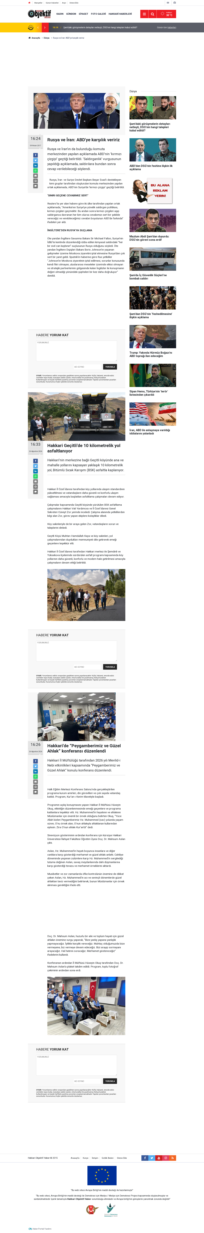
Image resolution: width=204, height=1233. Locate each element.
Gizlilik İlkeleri (108, 1158)
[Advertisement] (102, 63)
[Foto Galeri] (174, 2)
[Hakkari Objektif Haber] (39, 13)
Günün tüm (166, 27)
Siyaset (83, 13)
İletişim (95, 1158)
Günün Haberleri (52, 3)
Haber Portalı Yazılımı (42, 1229)
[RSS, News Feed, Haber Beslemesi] (172, 1158)
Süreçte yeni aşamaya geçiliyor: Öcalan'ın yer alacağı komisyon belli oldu (98, 27)
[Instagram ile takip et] (165, 1158)
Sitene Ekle (74, 3)
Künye (85, 1158)
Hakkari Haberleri (120, 13)
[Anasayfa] (29, 3)
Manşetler (38, 3)
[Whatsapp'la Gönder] (35, 170)
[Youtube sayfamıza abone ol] (158, 1158)
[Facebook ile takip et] (144, 1158)
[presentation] (37, 27)
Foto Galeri (98, 13)
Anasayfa (75, 1158)
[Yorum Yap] (35, 186)
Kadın (59, 13)
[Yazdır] (35, 181)
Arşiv (64, 3)
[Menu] (144, 14)
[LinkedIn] (35, 165)
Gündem (71, 13)
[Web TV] (167, 2)
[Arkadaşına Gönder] (35, 175)
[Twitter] (35, 160)
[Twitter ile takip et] (151, 1158)
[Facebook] (35, 155)
